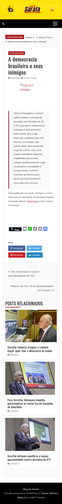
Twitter (35, 248)
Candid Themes (36, 497)
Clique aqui (32, 201)
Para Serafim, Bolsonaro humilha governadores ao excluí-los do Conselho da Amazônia (30, 403)
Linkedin (35, 254)
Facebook (17, 248)
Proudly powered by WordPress (21, 493)
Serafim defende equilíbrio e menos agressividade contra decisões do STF (29, 457)
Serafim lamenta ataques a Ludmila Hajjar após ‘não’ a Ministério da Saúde (30, 349)
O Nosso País (16, 53)
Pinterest (17, 254)
